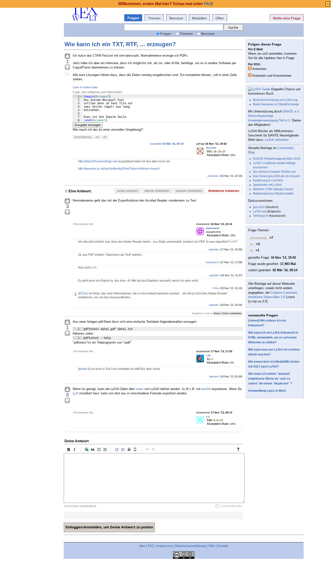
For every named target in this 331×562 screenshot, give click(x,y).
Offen (219, 18)
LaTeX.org (260, 211)
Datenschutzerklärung (190, 546)
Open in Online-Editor (85, 87)
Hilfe (211, 546)
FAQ (151, 546)
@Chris (83, 293)
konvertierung (83, 136)
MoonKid (211, 147)
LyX (75, 393)
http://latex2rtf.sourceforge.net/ (98, 161)
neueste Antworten (189, 191)
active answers (127, 191)
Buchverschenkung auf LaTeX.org (275, 100)
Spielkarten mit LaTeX (267, 185)
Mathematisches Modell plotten (273, 193)
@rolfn (82, 369)
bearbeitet (166, 143)
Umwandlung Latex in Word (267, 390)
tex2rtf (206, 389)
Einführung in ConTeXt (268, 180)
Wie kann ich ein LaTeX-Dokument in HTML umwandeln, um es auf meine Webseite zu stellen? (273, 337)
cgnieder (214, 249)
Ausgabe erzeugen (88, 125)
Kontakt (222, 546)
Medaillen (199, 18)
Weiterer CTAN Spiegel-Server (273, 189)
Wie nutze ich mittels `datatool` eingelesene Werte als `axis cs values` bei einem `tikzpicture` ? (270, 378)
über (142, 546)
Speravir (214, 376)
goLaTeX (259, 207)
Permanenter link (83, 224)
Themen (154, 18)
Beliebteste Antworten (223, 191)
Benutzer (176, 18)
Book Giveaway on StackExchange (276, 104)
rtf (104, 136)
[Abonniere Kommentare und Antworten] (250, 75)
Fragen (133, 18)
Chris (216, 288)
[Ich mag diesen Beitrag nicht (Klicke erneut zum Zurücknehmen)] (67, 67)
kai (207, 416)
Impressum (165, 546)
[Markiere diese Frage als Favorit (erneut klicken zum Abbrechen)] (67, 73)
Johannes (213, 175)
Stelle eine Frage (286, 18)
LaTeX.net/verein (277, 140)
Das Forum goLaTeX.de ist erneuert (276, 176)
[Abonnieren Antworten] (250, 68)
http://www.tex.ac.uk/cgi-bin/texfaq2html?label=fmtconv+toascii (119, 168)
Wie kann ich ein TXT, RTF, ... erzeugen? (120, 44)
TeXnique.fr (260, 215)
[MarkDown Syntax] (239, 449)
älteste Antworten (157, 191)
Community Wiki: (231, 506)
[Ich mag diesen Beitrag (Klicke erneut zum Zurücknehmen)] (67, 56)
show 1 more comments (227, 313)
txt (97, 136)
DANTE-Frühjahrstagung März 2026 (276, 158)
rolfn (208, 355)
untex (139, 389)
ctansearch (212, 228)
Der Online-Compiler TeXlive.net (274, 171)
